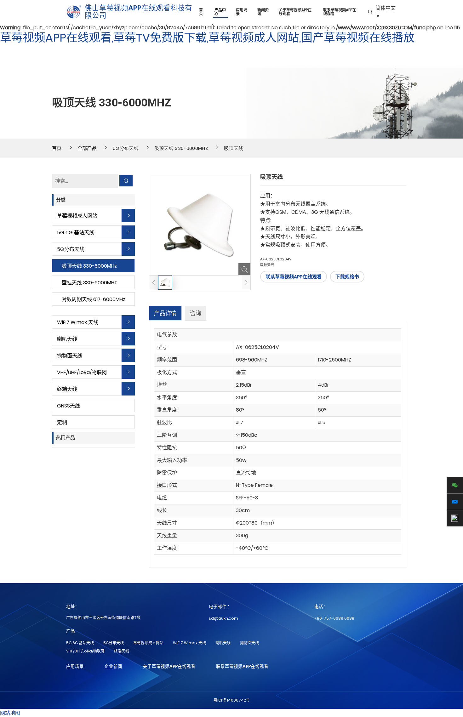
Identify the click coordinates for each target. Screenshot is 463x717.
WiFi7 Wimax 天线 (77, 322)
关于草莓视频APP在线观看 (295, 12)
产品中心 (220, 12)
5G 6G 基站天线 (75, 232)
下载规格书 (347, 276)
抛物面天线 (69, 355)
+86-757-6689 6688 (334, 618)
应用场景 (241, 12)
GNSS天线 (68, 405)
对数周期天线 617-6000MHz (93, 299)
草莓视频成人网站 (77, 215)
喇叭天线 (67, 339)
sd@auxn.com (223, 618)
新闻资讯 (263, 12)
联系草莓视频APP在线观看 (339, 12)
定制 (62, 422)
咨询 (195, 313)
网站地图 (10, 713)
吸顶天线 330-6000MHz (181, 148)
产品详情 (165, 313)
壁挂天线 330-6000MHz (89, 282)
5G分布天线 (125, 148)
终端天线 (67, 389)
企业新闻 (113, 666)
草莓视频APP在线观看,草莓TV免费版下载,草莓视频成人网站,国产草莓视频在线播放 (207, 38)
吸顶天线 (233, 148)
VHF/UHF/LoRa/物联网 (82, 372)
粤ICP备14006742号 (232, 700)
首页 (201, 12)
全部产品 (87, 148)
